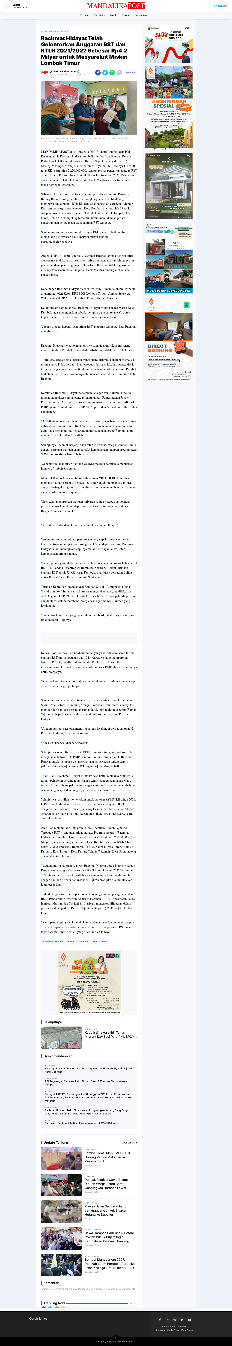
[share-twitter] (105, 72)
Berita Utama (94, 1229)
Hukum (125, 15)
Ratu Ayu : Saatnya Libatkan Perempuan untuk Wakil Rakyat (80, 1123)
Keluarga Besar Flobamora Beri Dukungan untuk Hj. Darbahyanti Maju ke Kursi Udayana (88, 1070)
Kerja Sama (187, 1330)
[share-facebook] (98, 72)
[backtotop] (116, 1337)
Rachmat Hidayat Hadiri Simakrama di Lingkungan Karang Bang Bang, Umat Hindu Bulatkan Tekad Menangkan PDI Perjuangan (86, 1112)
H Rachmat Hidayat (53, 941)
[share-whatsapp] (112, 72)
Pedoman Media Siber (167, 1330)
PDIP (94, 941)
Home (44, 31)
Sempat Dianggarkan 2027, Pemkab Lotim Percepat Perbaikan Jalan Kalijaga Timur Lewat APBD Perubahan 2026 (111, 1264)
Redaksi (182, 1326)
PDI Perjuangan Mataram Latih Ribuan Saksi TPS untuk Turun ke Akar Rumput (86, 1083)
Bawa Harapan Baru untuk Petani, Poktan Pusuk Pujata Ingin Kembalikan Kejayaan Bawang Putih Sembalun (110, 1237)
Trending (223, 5)
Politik (113, 15)
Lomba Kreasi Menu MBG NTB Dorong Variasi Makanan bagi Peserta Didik (107, 1157)
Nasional (83, 941)
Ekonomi (84, 15)
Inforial (70, 941)
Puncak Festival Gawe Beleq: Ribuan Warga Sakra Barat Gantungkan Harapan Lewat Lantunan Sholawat (106, 1184)
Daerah (90, 1176)
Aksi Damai (92, 1256)
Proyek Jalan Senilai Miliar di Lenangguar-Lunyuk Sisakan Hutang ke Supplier (106, 1210)
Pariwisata (99, 15)
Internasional (141, 15)
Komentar (130, 72)
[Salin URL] (119, 72)
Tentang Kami (168, 1326)
